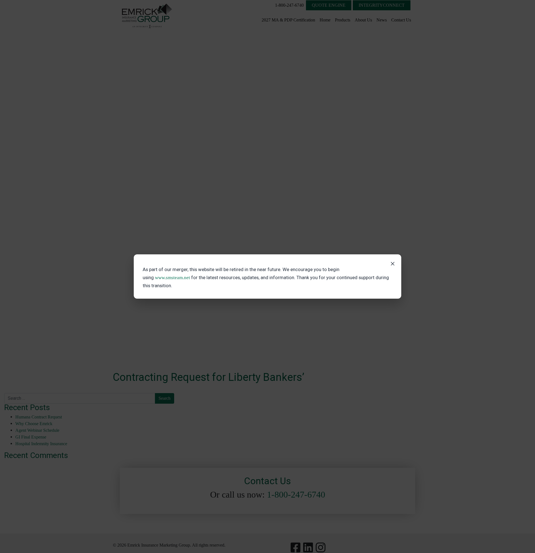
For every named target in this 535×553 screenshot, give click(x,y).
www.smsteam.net (172, 277)
